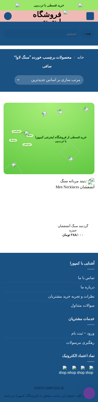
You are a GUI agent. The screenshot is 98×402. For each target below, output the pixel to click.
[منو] (90, 16)
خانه (80, 57)
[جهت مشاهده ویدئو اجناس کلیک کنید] (71, 370)
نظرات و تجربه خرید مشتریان (71, 296)
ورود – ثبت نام (82, 333)
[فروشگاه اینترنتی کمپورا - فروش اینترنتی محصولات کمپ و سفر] (49, 16)
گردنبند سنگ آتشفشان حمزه (73, 228)
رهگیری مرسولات (80, 342)
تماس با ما (86, 277)
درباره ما (87, 287)
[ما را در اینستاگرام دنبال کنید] (89, 370)
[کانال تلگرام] (80, 370)
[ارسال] (8, 34)
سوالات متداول (82, 305)
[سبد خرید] (8, 16)
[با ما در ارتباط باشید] (63, 370)
